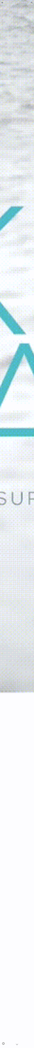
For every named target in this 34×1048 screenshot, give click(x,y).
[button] (2, 2)
